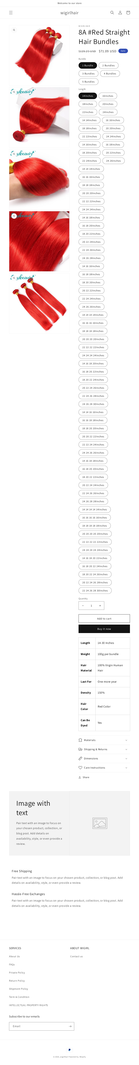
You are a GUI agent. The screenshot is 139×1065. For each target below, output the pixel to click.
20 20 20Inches (91, 193)
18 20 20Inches (91, 282)
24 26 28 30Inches (93, 404)
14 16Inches (89, 144)
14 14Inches (89, 120)
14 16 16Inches (91, 266)
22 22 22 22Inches (93, 347)
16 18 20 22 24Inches (95, 566)
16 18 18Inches (91, 274)
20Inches (107, 104)
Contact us (76, 956)
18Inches (87, 104)
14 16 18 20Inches (93, 363)
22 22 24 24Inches (93, 444)
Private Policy (17, 972)
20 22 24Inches (91, 241)
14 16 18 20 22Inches (94, 558)
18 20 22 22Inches (93, 477)
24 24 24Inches (91, 209)
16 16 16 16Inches (93, 323)
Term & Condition (19, 997)
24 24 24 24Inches (93, 355)
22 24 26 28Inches (93, 396)
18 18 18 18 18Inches (94, 525)
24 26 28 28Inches (93, 501)
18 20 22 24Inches (93, 379)
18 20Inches (89, 152)
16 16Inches (113, 120)
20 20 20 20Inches (93, 339)
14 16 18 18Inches (93, 460)
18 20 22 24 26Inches (95, 574)
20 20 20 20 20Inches (95, 533)
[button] (11, 13)
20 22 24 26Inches (93, 387)
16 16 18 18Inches (93, 420)
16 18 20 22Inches (93, 371)
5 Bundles (88, 81)
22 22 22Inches (91, 201)
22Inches (87, 112)
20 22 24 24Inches (93, 485)
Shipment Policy (18, 988)
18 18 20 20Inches (93, 428)
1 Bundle (87, 65)
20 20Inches (113, 128)
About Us (14, 956)
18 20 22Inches (91, 233)
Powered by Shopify (77, 1057)
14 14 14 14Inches (93, 314)
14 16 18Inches (91, 217)
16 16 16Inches (91, 177)
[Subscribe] (70, 1026)
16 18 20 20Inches (93, 469)
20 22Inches (113, 152)
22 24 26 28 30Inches (95, 590)
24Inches (108, 112)
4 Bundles (110, 73)
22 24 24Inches (91, 298)
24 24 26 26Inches (93, 452)
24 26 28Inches (91, 258)
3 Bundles (88, 73)
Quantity (83, 598)
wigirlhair (64, 1057)
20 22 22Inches (91, 290)
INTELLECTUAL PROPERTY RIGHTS (28, 1005)
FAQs (12, 964)
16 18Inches (113, 144)
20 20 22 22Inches (93, 436)
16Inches (107, 95)
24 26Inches (113, 160)
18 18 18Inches (91, 185)
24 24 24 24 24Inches (95, 550)
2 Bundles (108, 65)
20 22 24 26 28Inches (95, 582)
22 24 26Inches (91, 250)
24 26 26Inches (91, 306)
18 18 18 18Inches (93, 331)
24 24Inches (113, 136)
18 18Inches (89, 128)
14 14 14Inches (91, 168)
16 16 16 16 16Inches (94, 517)
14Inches (87, 95)
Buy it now (104, 629)
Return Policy (17, 980)
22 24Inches (89, 160)
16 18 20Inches (91, 225)
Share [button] (86, 777)
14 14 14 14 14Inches (94, 509)
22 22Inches (89, 136)
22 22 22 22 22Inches (95, 541)
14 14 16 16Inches (93, 412)
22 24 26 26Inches (93, 493)
